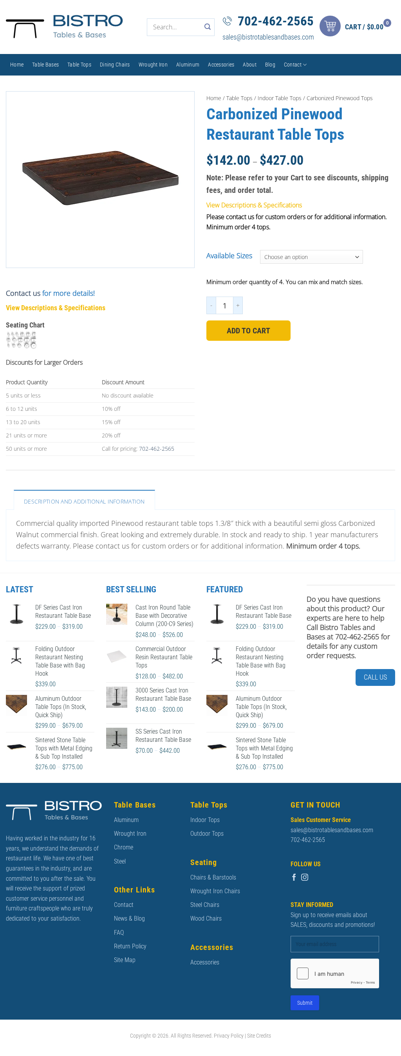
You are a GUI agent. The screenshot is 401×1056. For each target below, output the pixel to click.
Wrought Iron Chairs (215, 891)
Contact (293, 64)
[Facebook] (294, 877)
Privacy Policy (229, 1036)
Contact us (23, 293)
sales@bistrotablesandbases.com (268, 37)
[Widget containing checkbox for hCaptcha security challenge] (335, 973)
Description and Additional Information (84, 501)
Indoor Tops (205, 820)
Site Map (124, 960)
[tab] (84, 500)
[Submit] (207, 27)
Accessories (221, 64)
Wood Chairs (206, 918)
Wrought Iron (153, 64)
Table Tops (79, 64)
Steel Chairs (204, 904)
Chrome (123, 847)
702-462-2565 (276, 21)
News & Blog (129, 918)
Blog (270, 64)
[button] (357, 27)
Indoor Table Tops (280, 98)
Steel (120, 861)
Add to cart (248, 330)
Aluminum (187, 64)
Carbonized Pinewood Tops (340, 98)
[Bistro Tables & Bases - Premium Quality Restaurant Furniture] (64, 27)
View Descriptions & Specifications (55, 308)
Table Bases (45, 64)
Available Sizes (229, 255)
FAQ (119, 932)
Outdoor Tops (207, 833)
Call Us (375, 677)
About (249, 64)
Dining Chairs (115, 64)
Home (16, 64)
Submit (304, 1003)
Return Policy (130, 946)
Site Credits (259, 1036)
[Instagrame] (304, 877)
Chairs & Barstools (213, 877)
